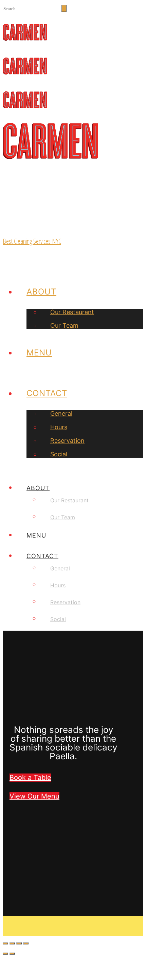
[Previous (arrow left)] (5, 954)
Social (58, 454)
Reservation (67, 440)
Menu (39, 352)
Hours (58, 427)
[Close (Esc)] (5, 943)
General (61, 413)
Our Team (64, 325)
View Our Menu (34, 796)
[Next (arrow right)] (12, 954)
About (41, 292)
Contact (46, 393)
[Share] (12, 943)
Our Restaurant (72, 311)
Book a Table (30, 777)
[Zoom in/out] (26, 943)
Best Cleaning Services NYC (32, 241)
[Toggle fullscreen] (19, 943)
